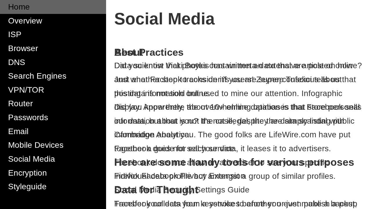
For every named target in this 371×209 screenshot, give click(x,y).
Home (19, 6)
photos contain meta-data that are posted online (269, 65)
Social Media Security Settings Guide (182, 189)
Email (18, 131)
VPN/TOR (26, 89)
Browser (23, 48)
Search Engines (37, 75)
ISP (14, 34)
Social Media (31, 158)
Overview (25, 20)
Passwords (28, 117)
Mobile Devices (35, 144)
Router (20, 103)
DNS (16, 62)
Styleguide (27, 186)
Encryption (27, 172)
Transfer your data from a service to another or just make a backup (235, 203)
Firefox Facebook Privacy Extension (179, 175)
